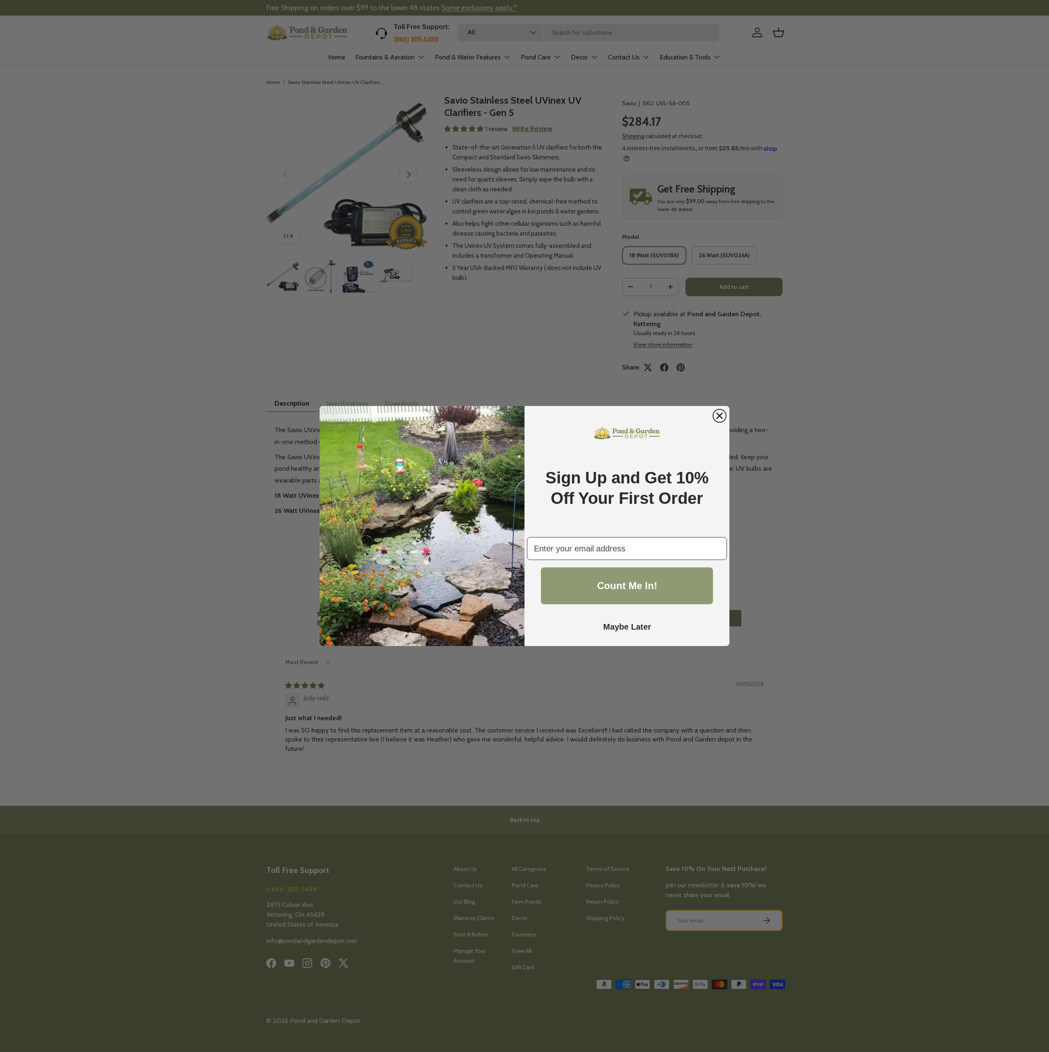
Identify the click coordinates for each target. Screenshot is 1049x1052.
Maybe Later (627, 626)
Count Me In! (627, 585)
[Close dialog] (719, 415)
